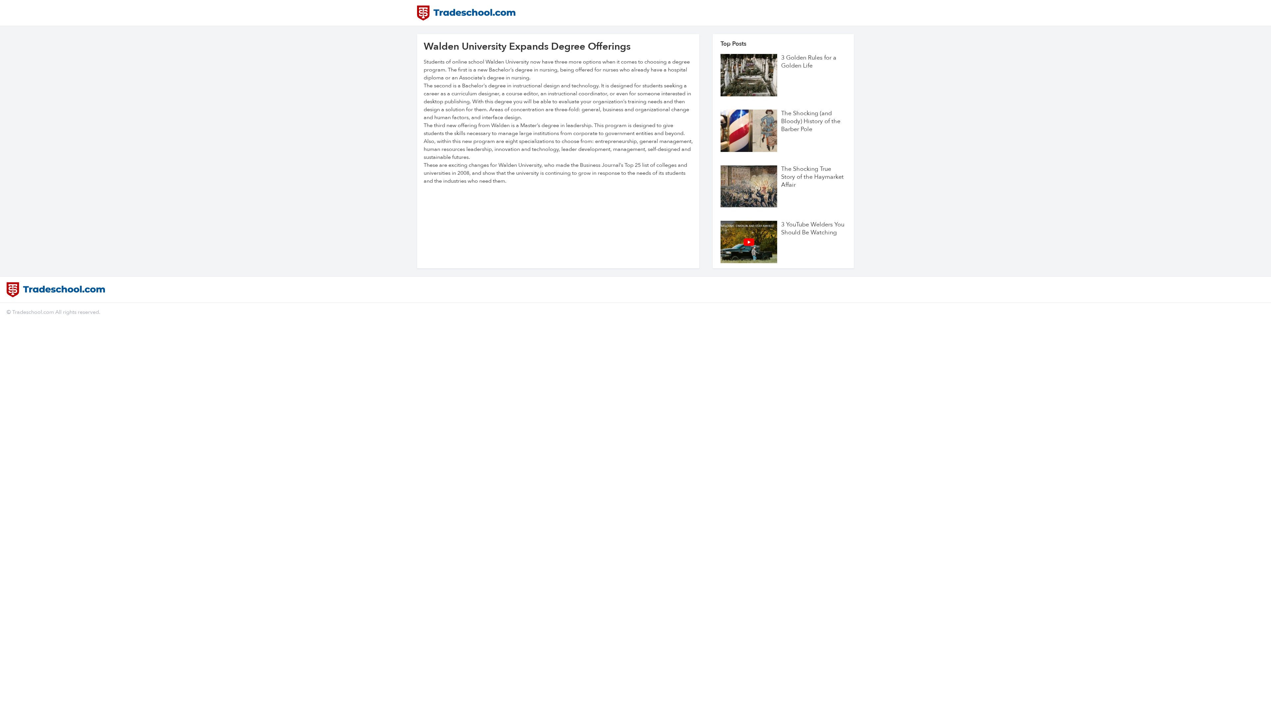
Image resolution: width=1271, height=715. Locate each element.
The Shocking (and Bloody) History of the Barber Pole (810, 121)
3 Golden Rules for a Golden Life (808, 62)
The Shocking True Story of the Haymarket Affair (812, 177)
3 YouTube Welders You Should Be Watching (812, 229)
